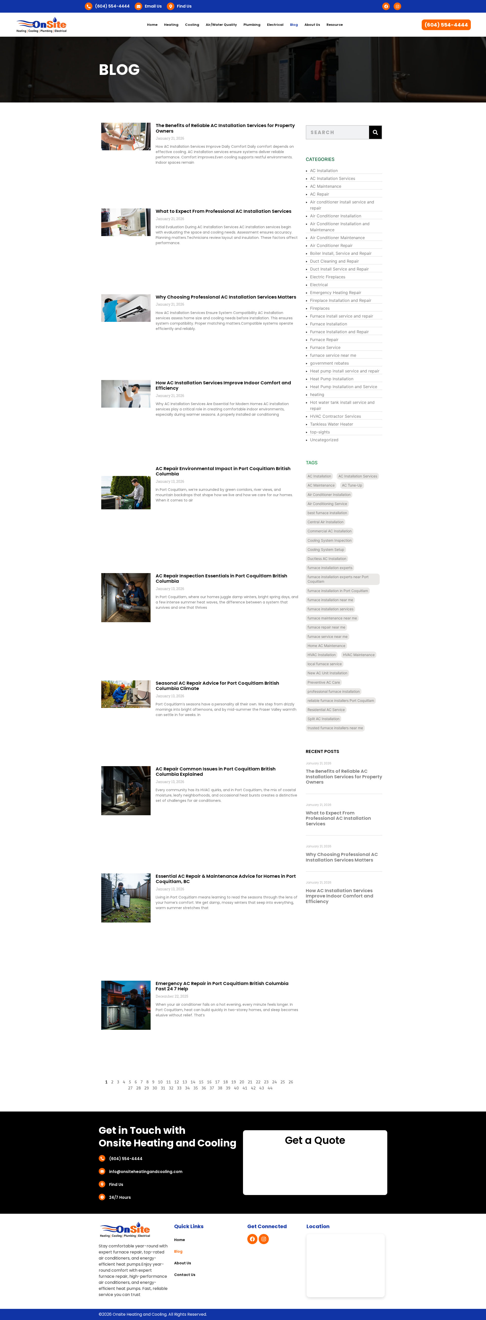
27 (130, 1088)
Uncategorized (324, 439)
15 (201, 1082)
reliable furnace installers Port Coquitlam (341, 700)
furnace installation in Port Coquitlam (338, 591)
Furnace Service (325, 347)
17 (217, 1082)
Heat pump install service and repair (344, 370)
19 (233, 1082)
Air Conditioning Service (327, 503)
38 (220, 1088)
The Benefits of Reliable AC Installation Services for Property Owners (225, 128)
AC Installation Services (332, 178)
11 (168, 1082)
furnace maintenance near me (332, 618)
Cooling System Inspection (330, 540)
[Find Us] (170, 6)
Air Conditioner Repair (331, 245)
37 (212, 1088)
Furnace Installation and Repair (339, 331)
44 (270, 1088)
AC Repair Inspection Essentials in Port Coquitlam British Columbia (221, 578)
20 (241, 1082)
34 (187, 1088)
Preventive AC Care (324, 682)
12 (176, 1082)
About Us (312, 24)
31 (163, 1088)
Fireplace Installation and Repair (340, 300)
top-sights (320, 431)
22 (258, 1082)
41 (244, 1088)
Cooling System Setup (326, 549)
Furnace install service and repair (341, 316)
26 (291, 1082)
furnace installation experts (330, 567)
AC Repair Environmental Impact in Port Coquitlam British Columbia (223, 471)
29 (146, 1088)
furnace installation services (330, 609)
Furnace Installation (328, 323)
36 (203, 1088)
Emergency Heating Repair (335, 292)
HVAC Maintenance (359, 655)
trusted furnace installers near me (335, 728)
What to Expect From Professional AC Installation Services (223, 211)
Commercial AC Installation (330, 531)
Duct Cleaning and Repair (334, 261)
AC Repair (319, 194)
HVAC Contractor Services (335, 416)
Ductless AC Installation (327, 558)
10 (160, 1082)
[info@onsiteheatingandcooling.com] (102, 1171)
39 (228, 1088)
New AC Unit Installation (327, 673)
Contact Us (184, 1274)
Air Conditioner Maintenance (337, 237)
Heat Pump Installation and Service (343, 386)
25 (282, 1082)
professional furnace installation (334, 691)
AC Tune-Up (352, 485)
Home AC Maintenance (326, 645)
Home (152, 24)
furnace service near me (333, 355)
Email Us (153, 6)
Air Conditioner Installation (335, 215)
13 (185, 1082)
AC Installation (324, 170)
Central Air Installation (325, 522)
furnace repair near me (326, 627)
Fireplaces (320, 308)
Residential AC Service (326, 709)
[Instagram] (397, 6)
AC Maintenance (325, 186)
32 (171, 1088)
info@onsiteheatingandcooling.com (146, 1171)
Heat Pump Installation (331, 378)
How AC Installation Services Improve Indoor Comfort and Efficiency (223, 385)
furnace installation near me (330, 600)
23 (266, 1082)
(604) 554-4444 (112, 6)
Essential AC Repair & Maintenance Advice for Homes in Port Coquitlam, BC (226, 879)
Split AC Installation (323, 719)
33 (179, 1088)
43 (261, 1088)
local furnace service (325, 664)
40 (236, 1088)
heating (317, 394)
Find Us (184, 6)
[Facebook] (386, 6)
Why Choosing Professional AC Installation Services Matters (226, 297)
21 (250, 1082)
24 (274, 1082)
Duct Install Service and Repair (339, 268)
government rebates (329, 363)
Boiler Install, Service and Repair (341, 253)
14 (193, 1082)
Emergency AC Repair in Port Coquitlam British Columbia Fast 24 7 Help (222, 986)
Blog (294, 24)
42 (253, 1088)
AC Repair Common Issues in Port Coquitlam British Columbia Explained (216, 772)
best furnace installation (327, 513)
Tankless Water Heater (331, 424)
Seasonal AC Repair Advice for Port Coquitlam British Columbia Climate (217, 686)
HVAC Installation (322, 655)
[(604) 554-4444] (88, 6)
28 (138, 1088)
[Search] (375, 132)
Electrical (319, 284)
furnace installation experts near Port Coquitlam (338, 579)
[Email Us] (138, 6)
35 (195, 1088)
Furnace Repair (324, 339)
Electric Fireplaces (327, 276)
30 (154, 1088)
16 (209, 1082)
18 (225, 1082)
